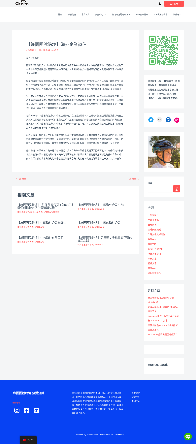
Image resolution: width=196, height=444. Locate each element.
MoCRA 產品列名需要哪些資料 (163, 334)
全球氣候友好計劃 (156, 234)
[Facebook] (27, 410)
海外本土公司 (34, 50)
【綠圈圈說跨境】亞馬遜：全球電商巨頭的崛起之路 (104, 239)
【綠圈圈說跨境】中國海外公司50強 (100, 205)
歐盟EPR (152, 239)
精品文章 (34, 211)
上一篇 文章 (19, 178)
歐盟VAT (152, 244)
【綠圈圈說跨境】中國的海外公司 (99, 223)
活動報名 (177, 14)
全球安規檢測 (154, 229)
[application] (104, 14)
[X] (151, 119)
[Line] (188, 436)
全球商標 (152, 224)
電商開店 (85, 14)
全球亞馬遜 (153, 219)
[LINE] (36, 410)
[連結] (159, 119)
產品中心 (99, 14)
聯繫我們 (72, 14)
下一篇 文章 (132, 178)
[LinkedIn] (168, 119)
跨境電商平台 (154, 273)
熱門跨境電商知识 (120, 14)
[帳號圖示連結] (160, 3)
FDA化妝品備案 (160, 14)
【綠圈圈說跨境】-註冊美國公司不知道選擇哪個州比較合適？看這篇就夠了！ (45, 206)
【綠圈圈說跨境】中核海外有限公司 (40, 238)
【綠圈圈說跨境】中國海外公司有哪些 (41, 223)
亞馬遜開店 (153, 215)
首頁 (60, 14)
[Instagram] (176, 120)
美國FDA (152, 268)
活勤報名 (16, 402)
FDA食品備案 (142, 14)
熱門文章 (152, 258)
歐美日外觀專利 (155, 248)
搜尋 (150, 182)
